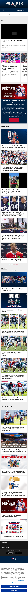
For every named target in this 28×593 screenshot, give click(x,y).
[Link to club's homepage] (2, 10)
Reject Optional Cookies (14, 586)
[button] (14, 34)
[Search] (23, 10)
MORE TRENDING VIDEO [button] (14, 264)
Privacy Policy (9, 580)
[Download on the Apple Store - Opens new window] (9, 553)
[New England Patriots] (14, 559)
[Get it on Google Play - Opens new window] (18, 553)
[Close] (26, 564)
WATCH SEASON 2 (14, 120)
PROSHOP (19, 10)
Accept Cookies (14, 590)
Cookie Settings (14, 582)
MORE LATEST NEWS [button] (14, 403)
